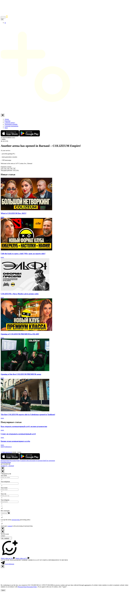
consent (10, 526)
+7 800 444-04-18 (6, 452)
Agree (3, 590)
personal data (16, 520)
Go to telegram (9, 564)
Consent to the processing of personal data (32, 460)
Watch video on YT (22, 558)
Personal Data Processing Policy (10, 460)
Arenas (7, 119)
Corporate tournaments (11, 126)
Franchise (7, 121)
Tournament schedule (11, 124)
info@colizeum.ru (6, 446)
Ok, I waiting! (5, 538)
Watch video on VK (7, 558)
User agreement (50, 460)
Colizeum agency (10, 122)
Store (6, 128)
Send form (5, 513)
